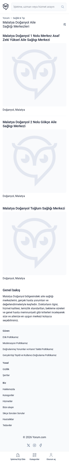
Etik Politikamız (10, 337)
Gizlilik (6, 369)
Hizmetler (8, 401)
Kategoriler (8, 395)
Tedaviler (7, 425)
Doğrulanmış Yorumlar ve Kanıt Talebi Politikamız (28, 349)
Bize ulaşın (8, 407)
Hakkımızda (9, 389)
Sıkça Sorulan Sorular (14, 413)
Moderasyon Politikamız (15, 343)
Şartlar (6, 375)
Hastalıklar (8, 419)
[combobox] (38, 7)
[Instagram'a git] (34, 445)
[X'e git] (28, 445)
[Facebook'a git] (41, 445)
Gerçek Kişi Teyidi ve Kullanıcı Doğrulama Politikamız (29, 355)
